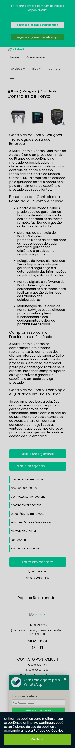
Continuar (37, 739)
